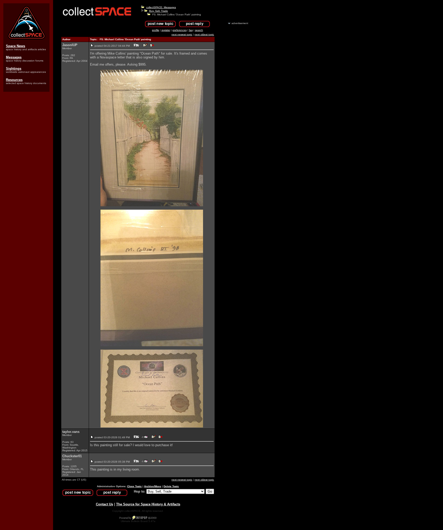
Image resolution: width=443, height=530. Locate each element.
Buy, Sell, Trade (158, 10)
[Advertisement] (234, 102)
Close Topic (134, 486)
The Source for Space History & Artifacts (148, 504)
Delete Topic (171, 486)
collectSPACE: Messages (161, 7)
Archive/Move (152, 486)
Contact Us (104, 504)
